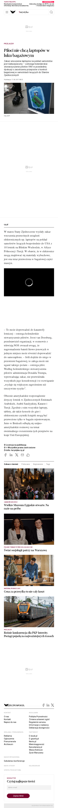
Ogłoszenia (9, 739)
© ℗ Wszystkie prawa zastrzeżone (19, 447)
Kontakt (7, 719)
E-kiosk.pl (33, 736)
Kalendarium (34, 766)
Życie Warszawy (36, 753)
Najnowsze (38, 464)
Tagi (48, 464)
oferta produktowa (12, 770)
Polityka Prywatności (38, 716)
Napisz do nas (10, 722)
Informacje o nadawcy (39, 725)
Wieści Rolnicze (36, 750)
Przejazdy (9, 44)
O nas (6, 716)
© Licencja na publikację (15, 445)
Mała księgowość (36, 744)
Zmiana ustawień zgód (39, 719)
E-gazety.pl (34, 739)
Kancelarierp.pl (35, 747)
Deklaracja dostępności (39, 728)
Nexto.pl (32, 741)
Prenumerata (10, 741)
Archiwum (8, 744)
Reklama (8, 736)
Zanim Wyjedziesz (11, 502)
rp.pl (6, 224)
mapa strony (9, 766)
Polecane (25, 464)
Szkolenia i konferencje (14, 761)
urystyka (23, 12)
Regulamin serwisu (37, 722)
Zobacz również (11, 464)
